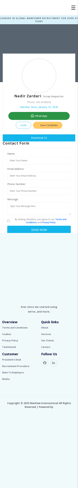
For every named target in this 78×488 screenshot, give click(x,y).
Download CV (39, 137)
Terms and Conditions (15, 327)
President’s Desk (11, 359)
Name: (11, 153)
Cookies (6, 334)
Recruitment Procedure (15, 366)
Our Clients (47, 340)
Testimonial (9, 347)
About (44, 327)
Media (6, 379)
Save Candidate (49, 125)
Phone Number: (16, 184)
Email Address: (15, 169)
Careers (45, 347)
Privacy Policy (49, 222)
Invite (23, 125)
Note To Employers (13, 372)
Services (46, 334)
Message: (13, 199)
